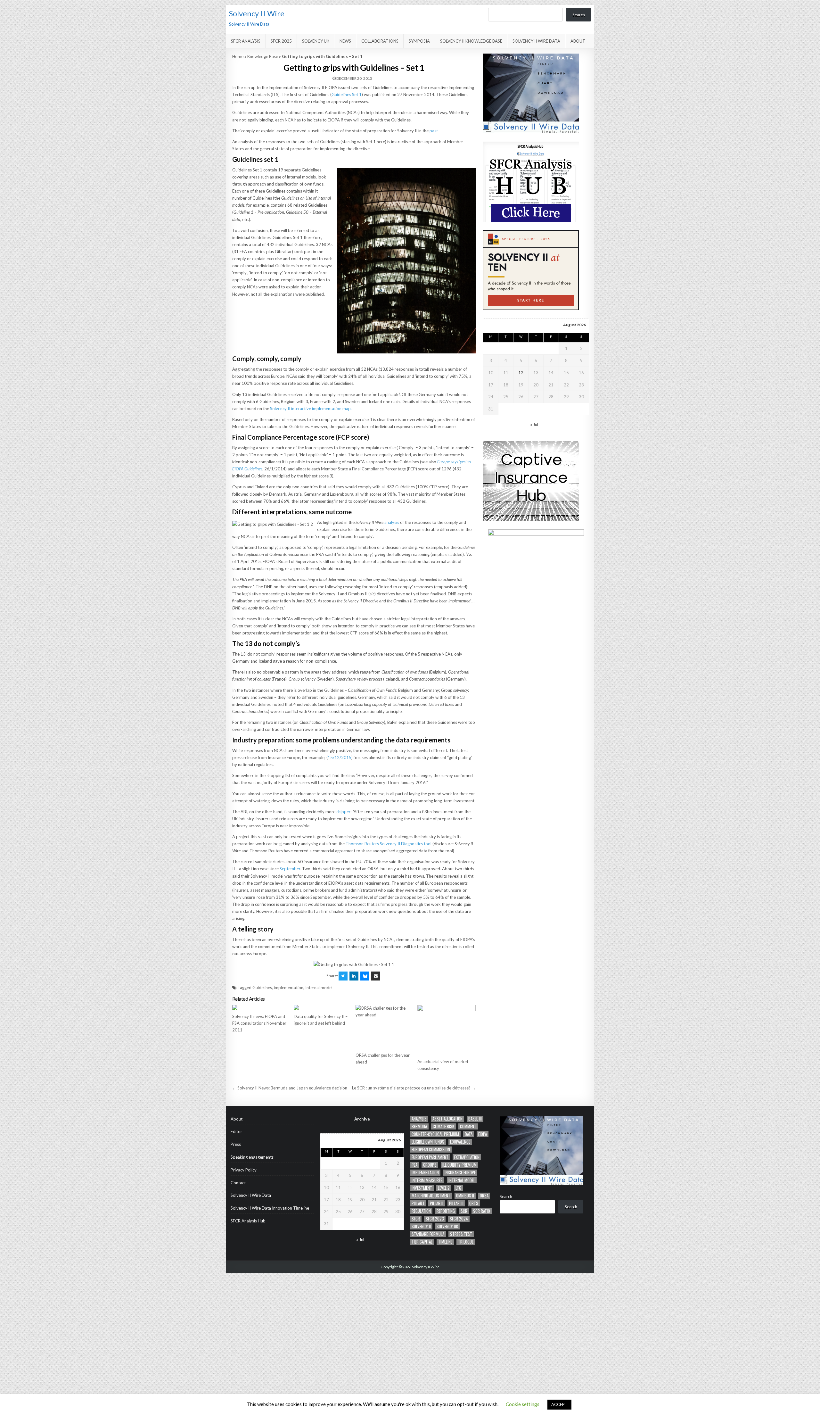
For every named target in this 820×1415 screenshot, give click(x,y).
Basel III (475, 1119)
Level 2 (444, 1188)
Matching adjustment (431, 1196)
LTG (458, 1188)
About (577, 41)
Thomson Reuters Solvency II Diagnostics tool (388, 843)
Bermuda (419, 1126)
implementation (288, 987)
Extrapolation (467, 1157)
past (434, 130)
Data (468, 1134)
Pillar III (456, 1203)
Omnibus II (465, 1196)
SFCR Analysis (245, 41)
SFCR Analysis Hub (248, 1220)
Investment (422, 1188)
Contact (238, 1182)
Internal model (318, 987)
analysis (391, 522)
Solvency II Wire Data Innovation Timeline (270, 1208)
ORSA (484, 1196)
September (290, 868)
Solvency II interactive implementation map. (311, 408)
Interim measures (427, 1180)
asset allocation (447, 1119)
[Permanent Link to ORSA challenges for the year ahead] (385, 1027)
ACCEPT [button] (559, 1404)
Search (578, 14)
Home (237, 56)
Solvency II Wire (256, 13)
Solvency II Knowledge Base (471, 41)
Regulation (421, 1211)
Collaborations (379, 41)
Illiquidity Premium (459, 1165)
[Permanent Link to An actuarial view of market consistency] (446, 1030)
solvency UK (447, 1226)
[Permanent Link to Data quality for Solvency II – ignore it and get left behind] (323, 1007)
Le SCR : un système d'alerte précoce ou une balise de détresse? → (414, 1087)
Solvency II (421, 1226)
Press (236, 1144)
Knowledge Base (262, 56)
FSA (414, 1165)
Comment (468, 1126)
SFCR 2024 (459, 1219)
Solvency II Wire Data (536, 41)
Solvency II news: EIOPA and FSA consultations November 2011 (259, 1023)
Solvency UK (315, 41)
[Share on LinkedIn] (353, 976)
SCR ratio (481, 1211)
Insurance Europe (460, 1173)
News (345, 41)
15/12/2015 (339, 757)
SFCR (416, 1219)
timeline (445, 1242)
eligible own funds (428, 1142)
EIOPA (482, 1134)
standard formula (428, 1234)
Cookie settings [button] (522, 1404)
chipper (343, 811)
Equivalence (460, 1142)
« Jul (534, 424)
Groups (430, 1165)
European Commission (431, 1149)
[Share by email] (375, 976)
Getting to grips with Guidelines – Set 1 (353, 67)
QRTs (473, 1203)
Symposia (419, 41)
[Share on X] (343, 976)
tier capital (422, 1242)
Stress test (461, 1234)
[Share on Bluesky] (364, 976)
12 (520, 372)
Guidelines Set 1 (347, 94)
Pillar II (436, 1203)
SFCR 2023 (435, 1219)
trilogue (465, 1242)
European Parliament (430, 1157)
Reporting (446, 1211)
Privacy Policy (244, 1169)
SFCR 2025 (281, 41)
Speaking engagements (252, 1157)
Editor (236, 1131)
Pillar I (418, 1203)
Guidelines (262, 987)
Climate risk (443, 1126)
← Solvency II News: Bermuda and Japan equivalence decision (289, 1087)
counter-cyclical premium (435, 1134)
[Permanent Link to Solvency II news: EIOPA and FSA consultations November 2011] (261, 1007)
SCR (464, 1211)
